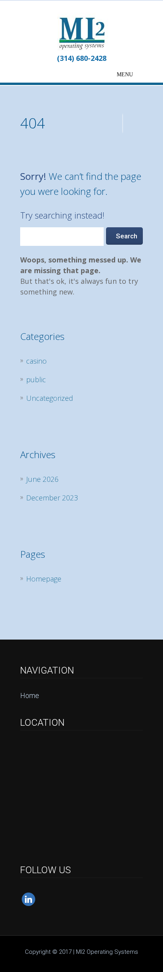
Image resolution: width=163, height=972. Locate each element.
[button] (125, 75)
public (36, 379)
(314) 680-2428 (81, 58)
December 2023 (52, 497)
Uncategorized (49, 398)
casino (36, 361)
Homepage (43, 578)
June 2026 (42, 479)
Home (29, 695)
